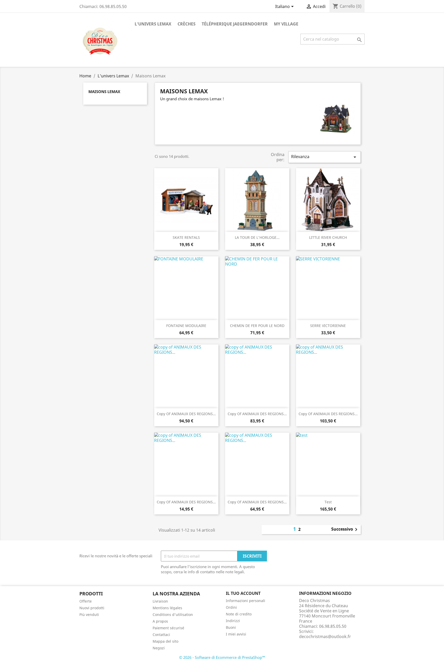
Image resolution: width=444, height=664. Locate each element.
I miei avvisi (236, 634)
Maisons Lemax (104, 91)
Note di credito (239, 614)
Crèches (187, 24)
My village (286, 24)
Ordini (231, 607)
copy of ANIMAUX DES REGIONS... (186, 413)
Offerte (85, 601)
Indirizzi (233, 620)
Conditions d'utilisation (173, 614)
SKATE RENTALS (186, 237)
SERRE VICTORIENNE (328, 325)
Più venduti (89, 614)
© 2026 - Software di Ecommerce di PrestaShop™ (222, 657)
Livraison (160, 601)
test (328, 501)
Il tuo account (243, 593)
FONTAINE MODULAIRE (186, 325)
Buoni (231, 627)
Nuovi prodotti (91, 607)
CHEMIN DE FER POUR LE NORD (257, 325)
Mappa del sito (165, 641)
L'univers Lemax (153, 24)
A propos (160, 621)
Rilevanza (324, 157)
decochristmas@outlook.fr (325, 636)
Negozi (159, 647)
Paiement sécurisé (168, 627)
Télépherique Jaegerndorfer (235, 24)
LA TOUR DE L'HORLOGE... (257, 237)
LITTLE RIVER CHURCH (328, 237)
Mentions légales (167, 607)
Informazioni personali (245, 600)
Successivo (345, 529)
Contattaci (161, 634)
